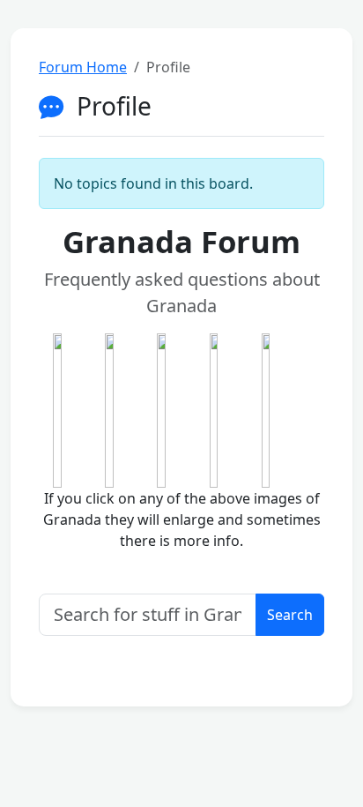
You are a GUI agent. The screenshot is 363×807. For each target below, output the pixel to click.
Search (290, 614)
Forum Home (83, 67)
